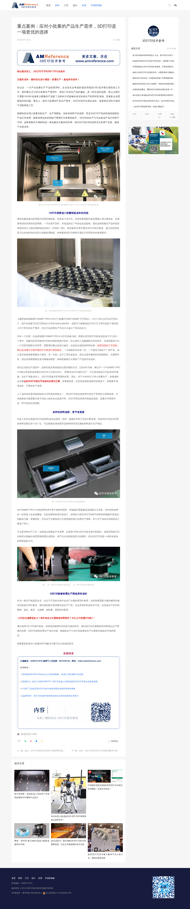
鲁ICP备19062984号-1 (32, 892)
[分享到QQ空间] (42, 741)
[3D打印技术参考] (153, 31)
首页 (48, 5)
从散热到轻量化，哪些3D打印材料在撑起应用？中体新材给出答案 (154, 89)
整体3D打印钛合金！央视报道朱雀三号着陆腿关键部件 (154, 78)
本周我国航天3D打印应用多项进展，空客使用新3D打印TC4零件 (154, 66)
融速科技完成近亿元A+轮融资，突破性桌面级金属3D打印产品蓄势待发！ (154, 83)
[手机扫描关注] (175, 5)
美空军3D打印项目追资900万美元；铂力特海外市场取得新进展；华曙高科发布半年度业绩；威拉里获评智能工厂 (154, 100)
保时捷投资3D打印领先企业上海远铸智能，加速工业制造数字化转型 (52, 674)
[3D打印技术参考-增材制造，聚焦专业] (28, 5)
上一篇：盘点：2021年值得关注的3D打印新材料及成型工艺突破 (43, 750)
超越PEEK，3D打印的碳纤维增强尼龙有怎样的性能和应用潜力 (50, 695)
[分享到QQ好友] (36, 741)
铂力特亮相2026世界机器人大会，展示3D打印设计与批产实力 (154, 55)
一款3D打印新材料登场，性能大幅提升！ (149, 106)
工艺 (66, 5)
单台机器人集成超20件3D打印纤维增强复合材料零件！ (154, 95)
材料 (57, 5)
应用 (84, 5)
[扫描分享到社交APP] (25, 741)
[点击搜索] (169, 5)
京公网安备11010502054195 (58, 892)
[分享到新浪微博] (31, 741)
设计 (75, 5)
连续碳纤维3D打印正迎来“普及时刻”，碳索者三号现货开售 (154, 61)
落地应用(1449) (29, 734)
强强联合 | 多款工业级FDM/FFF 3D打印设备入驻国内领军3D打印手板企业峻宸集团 (60, 681)
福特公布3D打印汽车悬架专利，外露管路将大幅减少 (154, 72)
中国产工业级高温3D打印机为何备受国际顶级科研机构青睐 (48, 688)
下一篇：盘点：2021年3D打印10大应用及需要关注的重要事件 (95, 750)
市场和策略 (96, 5)
